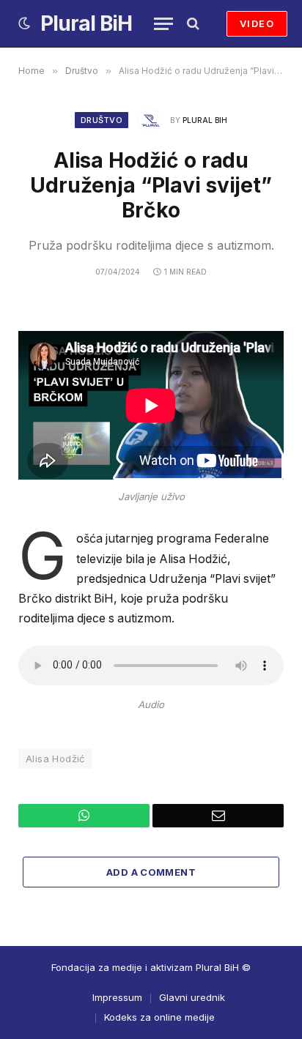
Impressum (117, 997)
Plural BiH (205, 120)
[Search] (191, 23)
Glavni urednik (192, 997)
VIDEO (257, 23)
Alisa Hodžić (55, 758)
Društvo (101, 120)
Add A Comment (151, 872)
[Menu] (163, 23)
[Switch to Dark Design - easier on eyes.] (24, 23)
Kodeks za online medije (159, 1017)
